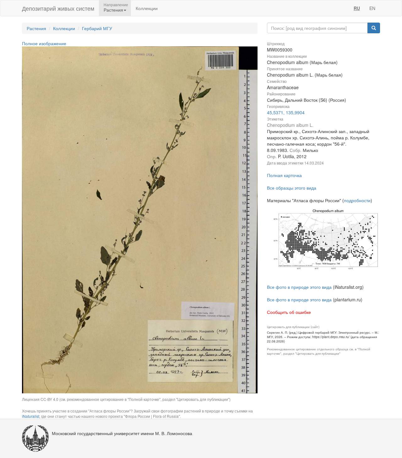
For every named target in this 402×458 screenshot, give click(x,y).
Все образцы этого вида (291, 188)
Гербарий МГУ (97, 28)
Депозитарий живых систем (58, 8)
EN (372, 8)
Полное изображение (44, 43)
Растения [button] (113, 10)
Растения (36, 28)
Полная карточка (284, 175)
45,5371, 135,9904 (286, 112)
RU (357, 8)
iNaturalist (30, 416)
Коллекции (147, 8)
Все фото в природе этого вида (299, 287)
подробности (357, 200)
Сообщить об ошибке (289, 312)
